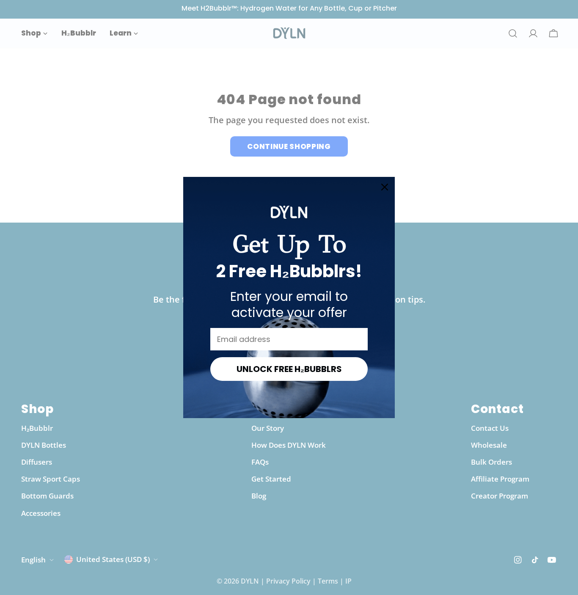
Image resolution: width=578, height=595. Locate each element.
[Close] (384, 187)
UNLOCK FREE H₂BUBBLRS (289, 369)
